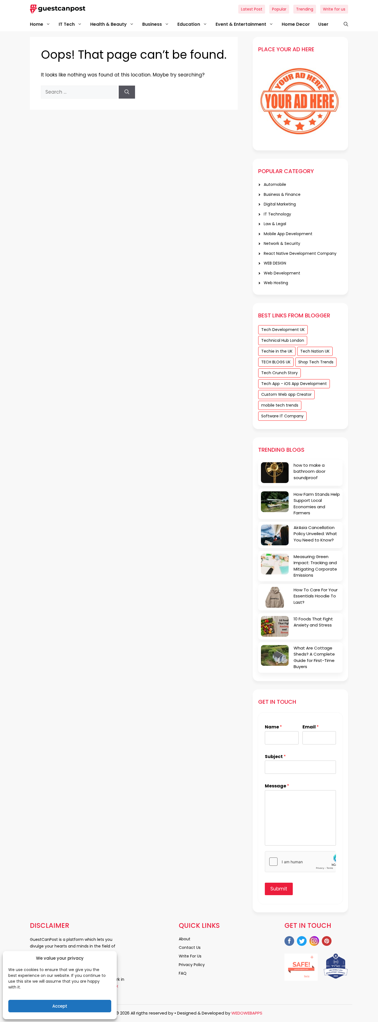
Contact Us (190, 947)
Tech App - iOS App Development (294, 383)
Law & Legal (275, 224)
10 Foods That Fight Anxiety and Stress (313, 622)
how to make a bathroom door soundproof (309, 471)
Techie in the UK (276, 351)
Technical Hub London (282, 340)
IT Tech (67, 24)
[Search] (127, 92)
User (323, 24)
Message (277, 786)
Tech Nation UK (315, 351)
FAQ (183, 973)
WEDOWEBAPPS (246, 1013)
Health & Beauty (108, 24)
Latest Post (251, 9)
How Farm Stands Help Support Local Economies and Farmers (317, 503)
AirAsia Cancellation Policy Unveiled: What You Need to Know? (315, 534)
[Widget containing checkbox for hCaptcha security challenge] (300, 861)
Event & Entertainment (241, 24)
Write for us (334, 9)
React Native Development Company (300, 253)
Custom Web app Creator (286, 394)
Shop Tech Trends (315, 362)
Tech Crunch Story (279, 373)
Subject (275, 757)
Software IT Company (282, 416)
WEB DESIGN (275, 263)
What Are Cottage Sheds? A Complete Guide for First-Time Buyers (314, 657)
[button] (343, 24)
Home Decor (296, 24)
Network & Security (282, 243)
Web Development (282, 273)
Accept (59, 1006)
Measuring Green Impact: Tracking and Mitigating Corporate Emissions (315, 566)
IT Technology (277, 214)
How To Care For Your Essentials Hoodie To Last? (316, 596)
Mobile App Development (288, 234)
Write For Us (190, 956)
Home (36, 24)
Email (310, 727)
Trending (304, 9)
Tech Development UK (283, 329)
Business (152, 24)
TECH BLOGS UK (276, 362)
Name (273, 727)
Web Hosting (276, 283)
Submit (278, 888)
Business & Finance (282, 194)
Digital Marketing (280, 204)
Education (188, 24)
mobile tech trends (279, 405)
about (184, 939)
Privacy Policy (192, 964)
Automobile (275, 184)
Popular (279, 9)
